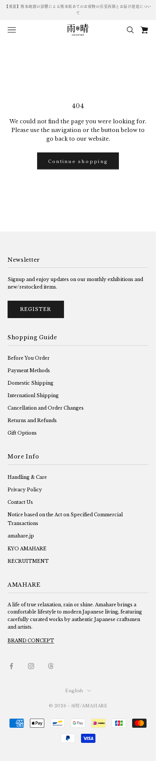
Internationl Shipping (33, 395)
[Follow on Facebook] (11, 666)
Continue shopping (78, 161)
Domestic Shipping (30, 383)
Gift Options (22, 433)
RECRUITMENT (28, 561)
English (74, 690)
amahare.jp (21, 536)
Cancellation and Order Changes (46, 408)
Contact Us (20, 502)
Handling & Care (27, 477)
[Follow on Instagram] (31, 666)
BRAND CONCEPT (31, 640)
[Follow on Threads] (51, 666)
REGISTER (35, 309)
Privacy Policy (25, 489)
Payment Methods (29, 370)
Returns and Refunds (32, 420)
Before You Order (29, 358)
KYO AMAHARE (27, 548)
